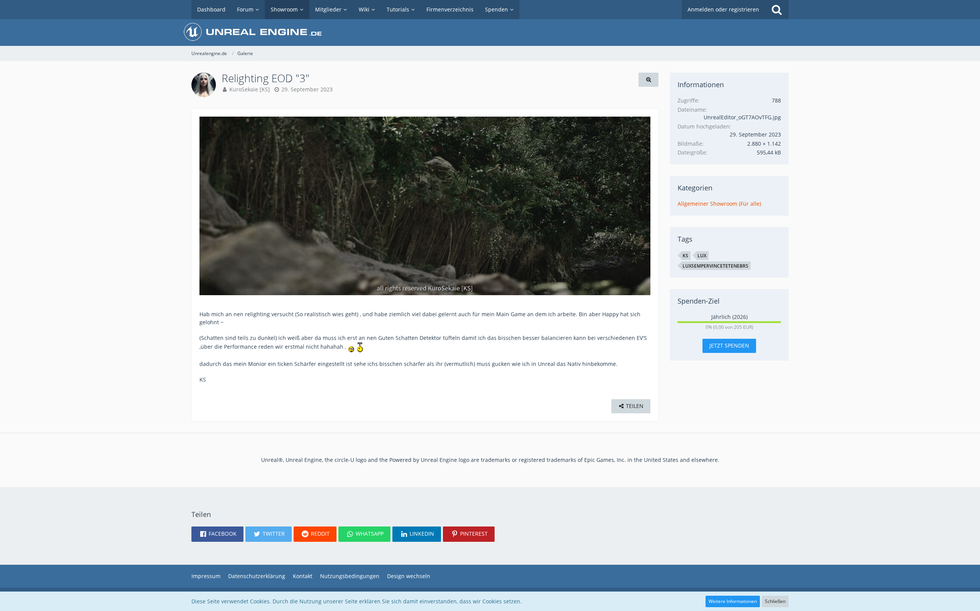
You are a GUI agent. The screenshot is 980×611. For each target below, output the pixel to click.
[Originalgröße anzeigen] (648, 80)
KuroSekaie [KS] (249, 89)
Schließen (775, 601)
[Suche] (777, 9)
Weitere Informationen (733, 601)
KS (685, 255)
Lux (701, 255)
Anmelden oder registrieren (723, 9)
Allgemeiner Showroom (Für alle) (719, 203)
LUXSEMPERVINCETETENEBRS (715, 266)
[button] (217, 534)
